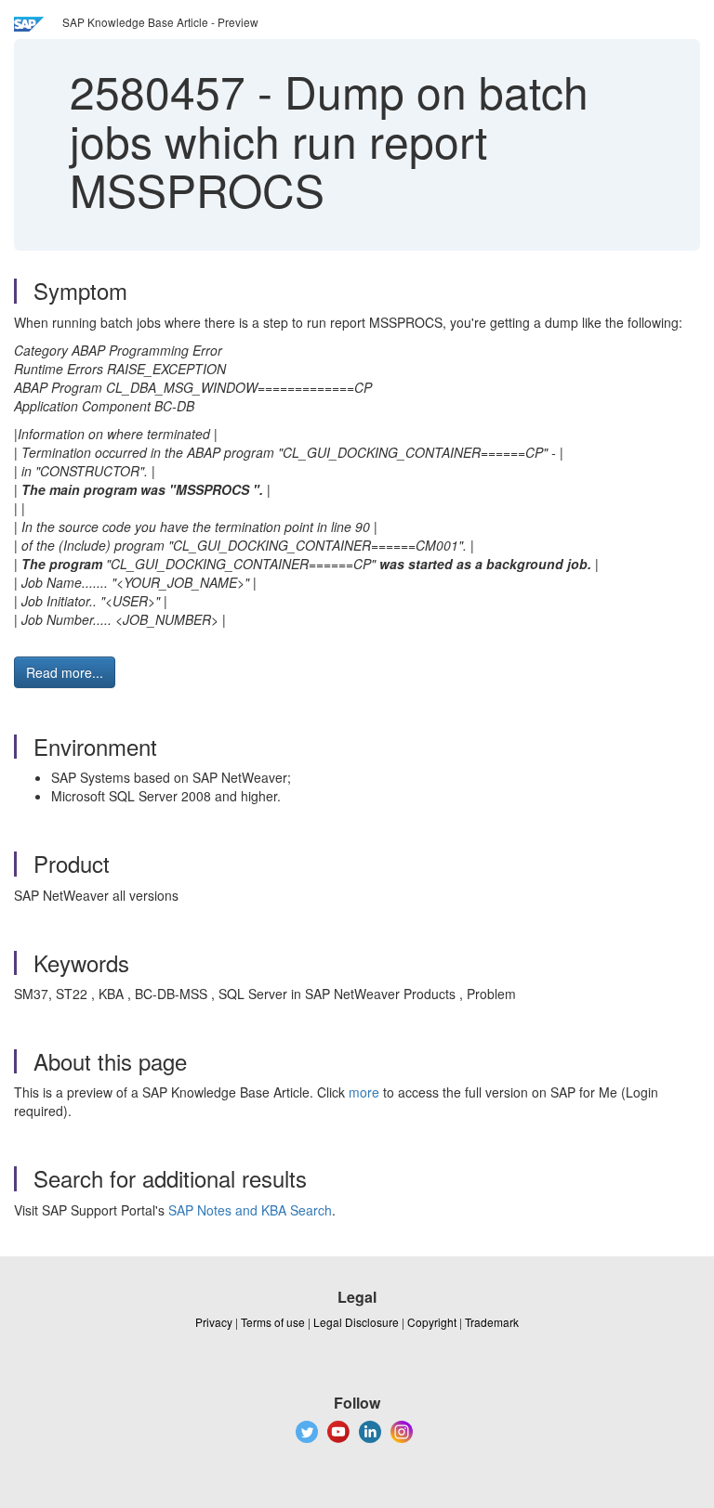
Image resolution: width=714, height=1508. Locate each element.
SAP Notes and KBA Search (250, 1210)
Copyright (431, 1322)
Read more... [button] (64, 672)
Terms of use (273, 1322)
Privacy (213, 1322)
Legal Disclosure (356, 1322)
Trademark (492, 1322)
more (364, 1092)
